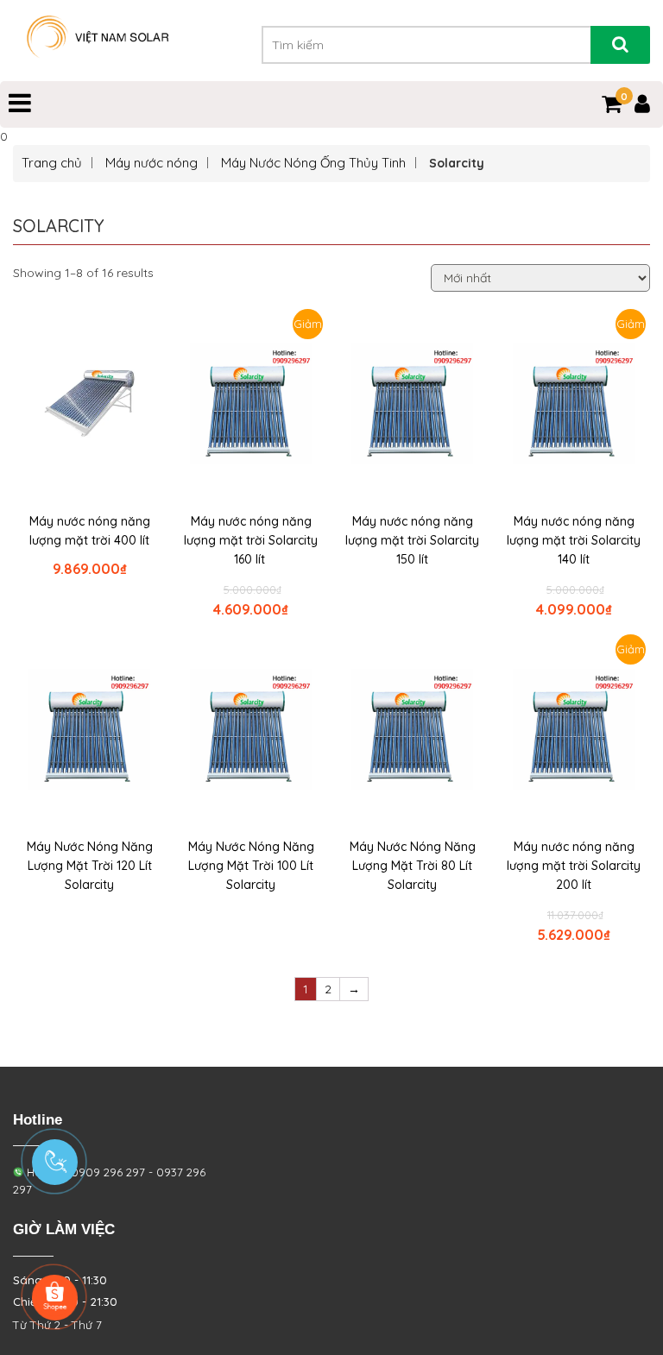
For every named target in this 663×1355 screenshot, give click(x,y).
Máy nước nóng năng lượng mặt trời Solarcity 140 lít (574, 540)
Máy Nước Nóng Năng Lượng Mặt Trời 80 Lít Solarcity (413, 865)
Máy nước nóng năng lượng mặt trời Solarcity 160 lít (251, 540)
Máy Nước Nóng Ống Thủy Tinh (313, 162)
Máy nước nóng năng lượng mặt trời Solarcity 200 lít (574, 865)
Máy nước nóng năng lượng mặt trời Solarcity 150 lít (412, 540)
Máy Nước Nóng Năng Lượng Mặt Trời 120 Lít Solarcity (90, 865)
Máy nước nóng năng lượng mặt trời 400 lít (89, 531)
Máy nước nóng (151, 162)
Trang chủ (52, 162)
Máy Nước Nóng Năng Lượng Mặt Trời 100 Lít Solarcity (251, 865)
